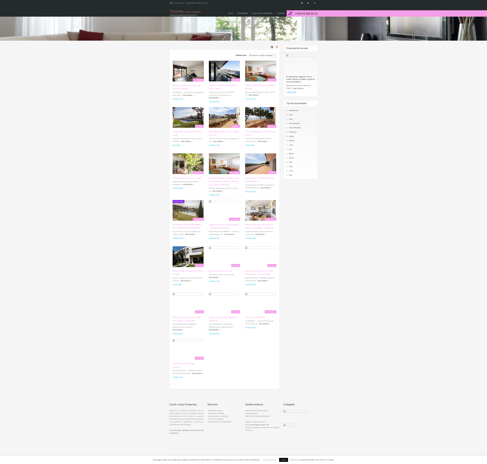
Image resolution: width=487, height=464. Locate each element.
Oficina (291, 158)
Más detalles (188, 95)
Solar (291, 166)
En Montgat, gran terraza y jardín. (187, 178)
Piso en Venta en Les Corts (220, 271)
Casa (291, 119)
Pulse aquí (294, 459)
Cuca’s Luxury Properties (262, 13)
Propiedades (242, 13)
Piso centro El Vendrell (254, 317)
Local (291, 145)
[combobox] (262, 55)
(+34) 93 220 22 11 (306, 13)
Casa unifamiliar (295, 128)
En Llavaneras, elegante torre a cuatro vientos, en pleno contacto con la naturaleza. (300, 79)
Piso (290, 162)
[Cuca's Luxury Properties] (185, 12)
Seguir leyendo (298, 88)
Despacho (293, 132)
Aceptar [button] (283, 460)
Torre (291, 171)
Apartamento (293, 110)
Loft (290, 149)
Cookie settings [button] (269, 459)
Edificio (291, 141)
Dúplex (291, 136)
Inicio (231, 13)
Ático (291, 115)
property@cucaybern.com (196, 3)
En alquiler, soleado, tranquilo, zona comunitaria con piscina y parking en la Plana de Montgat (224, 181)
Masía (291, 154)
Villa (290, 175)
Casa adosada (294, 123)
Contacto (280, 13)
